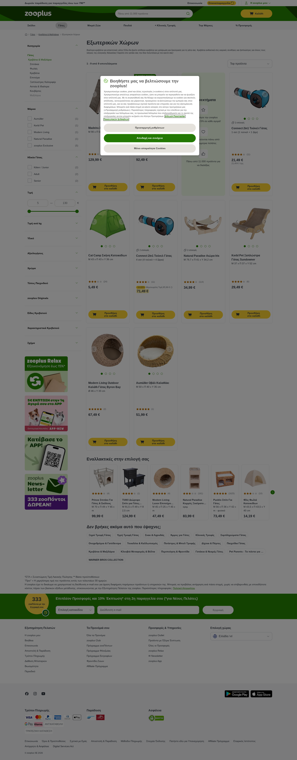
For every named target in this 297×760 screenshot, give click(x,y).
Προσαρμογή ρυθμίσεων (149, 127)
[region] (149, 115)
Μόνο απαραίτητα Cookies (150, 148)
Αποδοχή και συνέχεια (150, 138)
